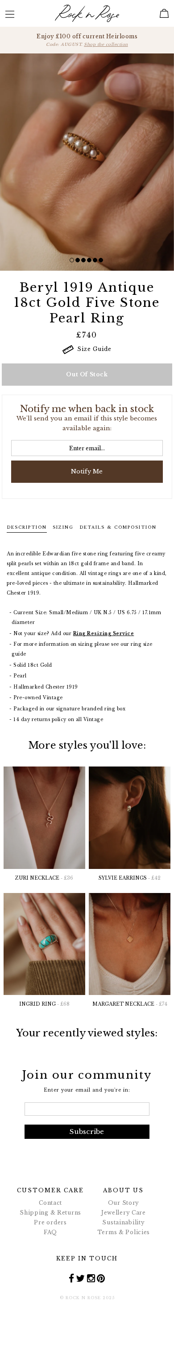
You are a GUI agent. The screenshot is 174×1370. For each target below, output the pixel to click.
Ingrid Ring (44, 1004)
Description (27, 527)
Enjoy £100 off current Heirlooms (87, 40)
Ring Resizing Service (103, 633)
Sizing (63, 527)
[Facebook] (72, 1278)
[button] (72, 260)
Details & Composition (118, 527)
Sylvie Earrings (130, 878)
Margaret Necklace (129, 1004)
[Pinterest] (101, 1278)
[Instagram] (91, 1278)
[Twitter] (80, 1278)
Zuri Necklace (44, 878)
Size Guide (93, 349)
